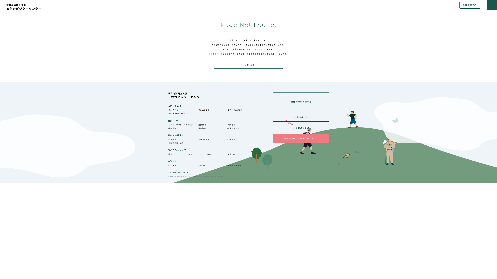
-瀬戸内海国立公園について (179, 113)
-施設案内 (202, 125)
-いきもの (231, 154)
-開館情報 (172, 128)
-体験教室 (172, 139)
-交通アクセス (233, 128)
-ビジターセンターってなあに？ (181, 125)
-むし (209, 154)
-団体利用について (176, 143)
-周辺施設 (202, 128)
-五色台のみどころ (235, 110)
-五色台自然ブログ (235, 165)
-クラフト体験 (204, 139)
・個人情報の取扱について (178, 173)
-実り (190, 154)
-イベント (202, 165)
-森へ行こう (173, 110)
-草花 (170, 154)
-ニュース (172, 165)
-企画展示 (231, 139)
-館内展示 (231, 125)
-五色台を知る (204, 110)
